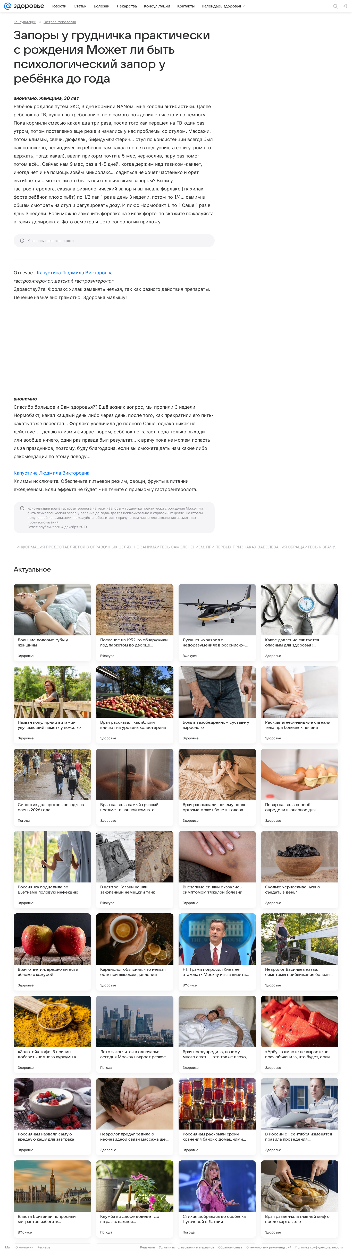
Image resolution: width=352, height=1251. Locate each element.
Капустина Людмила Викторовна (75, 272)
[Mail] (7, 6)
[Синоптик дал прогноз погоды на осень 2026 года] (52, 787)
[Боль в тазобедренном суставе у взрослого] (217, 704)
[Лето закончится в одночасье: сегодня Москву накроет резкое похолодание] (134, 1034)
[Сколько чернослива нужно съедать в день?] (299, 869)
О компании (24, 1247)
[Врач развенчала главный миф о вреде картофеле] (299, 1199)
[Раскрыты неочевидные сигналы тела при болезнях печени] (299, 704)
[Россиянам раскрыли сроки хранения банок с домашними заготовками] (217, 1116)
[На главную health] (27, 6)
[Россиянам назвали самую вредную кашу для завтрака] (52, 1116)
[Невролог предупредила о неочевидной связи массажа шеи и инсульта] (134, 1116)
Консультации (25, 22)
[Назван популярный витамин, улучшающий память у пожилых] (52, 704)
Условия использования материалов (186, 1247)
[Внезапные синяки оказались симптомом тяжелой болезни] (217, 869)
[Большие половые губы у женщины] (52, 622)
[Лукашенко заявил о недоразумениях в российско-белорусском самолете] (217, 622)
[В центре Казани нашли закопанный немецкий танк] (134, 869)
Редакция (147, 1247)
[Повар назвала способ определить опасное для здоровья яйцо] (299, 787)
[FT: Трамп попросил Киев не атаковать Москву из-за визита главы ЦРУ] (217, 952)
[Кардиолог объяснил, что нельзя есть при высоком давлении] (134, 952)
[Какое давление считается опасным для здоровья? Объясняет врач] (299, 622)
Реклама (44, 1247)
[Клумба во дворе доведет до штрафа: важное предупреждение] (134, 1199)
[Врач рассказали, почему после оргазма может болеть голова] (217, 787)
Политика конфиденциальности (319, 1247)
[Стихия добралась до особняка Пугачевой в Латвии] (217, 1199)
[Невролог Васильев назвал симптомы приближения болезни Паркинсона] (299, 952)
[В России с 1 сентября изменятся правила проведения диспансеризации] (299, 1116)
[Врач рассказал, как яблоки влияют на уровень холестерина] (134, 704)
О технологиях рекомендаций (268, 1247)
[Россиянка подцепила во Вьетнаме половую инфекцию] (52, 869)
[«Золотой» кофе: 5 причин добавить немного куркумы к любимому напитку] (52, 1034)
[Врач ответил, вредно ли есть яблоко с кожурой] (52, 952)
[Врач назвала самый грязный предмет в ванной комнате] (134, 787)
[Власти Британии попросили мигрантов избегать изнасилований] (52, 1199)
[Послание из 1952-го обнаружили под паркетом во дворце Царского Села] (134, 622)
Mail (8, 1247)
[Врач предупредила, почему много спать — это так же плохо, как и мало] (217, 1034)
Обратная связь (230, 1247)
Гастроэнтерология (60, 22)
